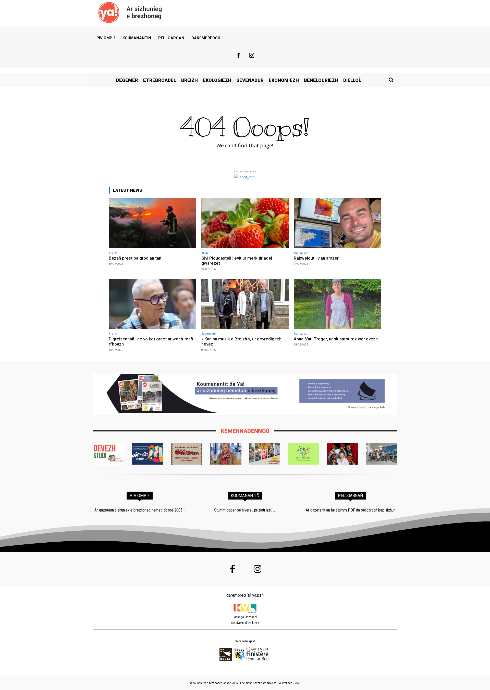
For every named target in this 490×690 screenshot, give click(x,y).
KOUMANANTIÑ (245, 495)
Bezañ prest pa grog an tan (135, 258)
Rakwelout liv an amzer (316, 258)
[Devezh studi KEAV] (108, 454)
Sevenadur (208, 333)
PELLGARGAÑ (350, 495)
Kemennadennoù (245, 431)
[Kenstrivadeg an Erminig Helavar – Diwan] (381, 454)
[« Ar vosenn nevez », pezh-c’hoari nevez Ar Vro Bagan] (342, 454)
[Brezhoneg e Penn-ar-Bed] (147, 454)
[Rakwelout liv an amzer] (337, 223)
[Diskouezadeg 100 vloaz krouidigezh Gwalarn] (186, 454)
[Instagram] (251, 56)
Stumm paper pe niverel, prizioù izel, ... (245, 510)
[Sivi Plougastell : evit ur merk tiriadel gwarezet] (245, 223)
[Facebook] (238, 56)
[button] (391, 80)
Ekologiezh (301, 252)
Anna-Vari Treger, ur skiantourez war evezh (336, 338)
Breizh (113, 252)
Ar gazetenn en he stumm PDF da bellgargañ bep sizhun (350, 510)
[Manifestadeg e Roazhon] (264, 454)
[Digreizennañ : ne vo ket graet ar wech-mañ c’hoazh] (152, 304)
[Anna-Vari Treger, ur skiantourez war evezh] (337, 304)
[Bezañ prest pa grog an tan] (152, 223)
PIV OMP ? (140, 495)
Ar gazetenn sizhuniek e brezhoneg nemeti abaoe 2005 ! (139, 510)
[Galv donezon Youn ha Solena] (303, 454)
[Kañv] (225, 454)
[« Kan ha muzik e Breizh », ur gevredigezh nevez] (245, 304)
